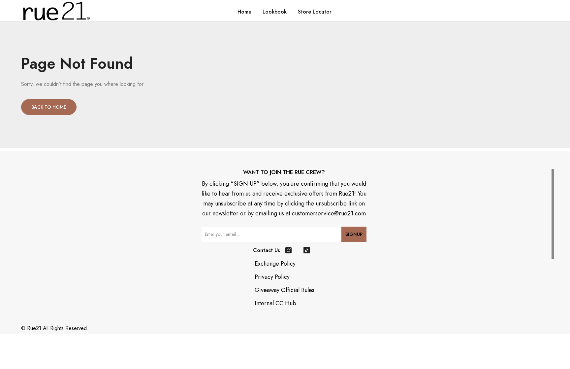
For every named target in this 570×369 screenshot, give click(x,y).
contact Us (266, 250)
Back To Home (48, 107)
